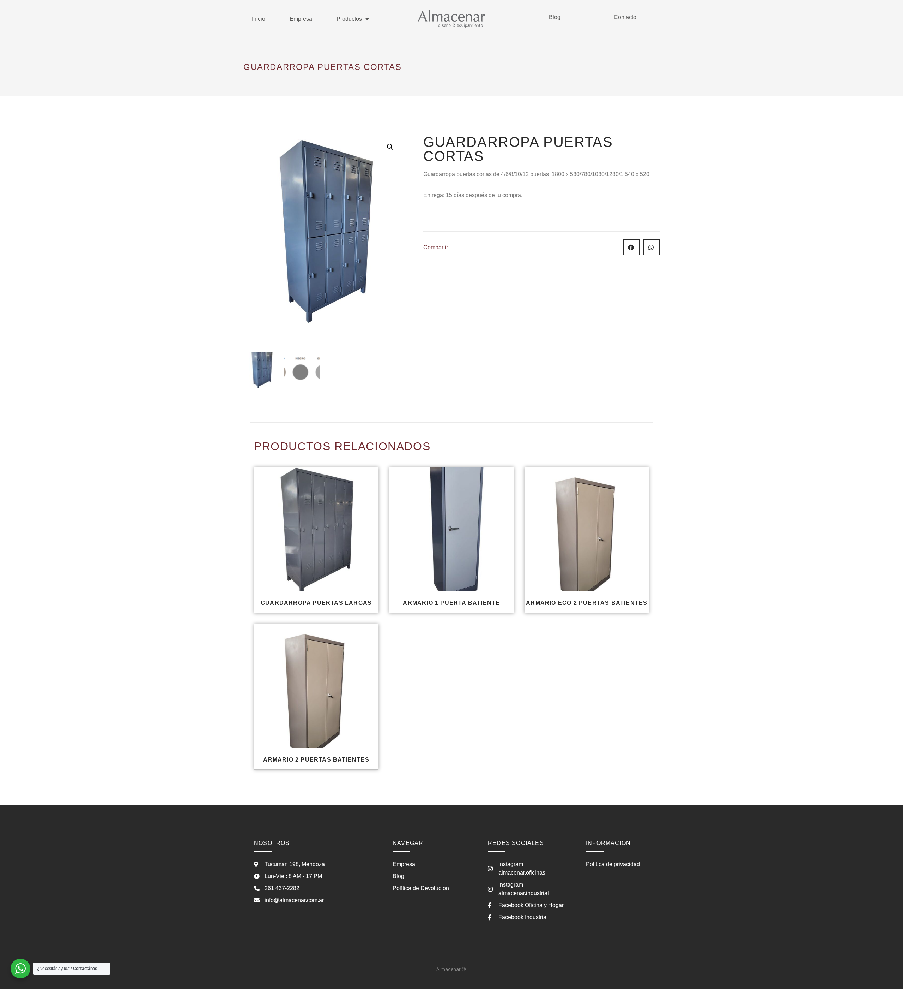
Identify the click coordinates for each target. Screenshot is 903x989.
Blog (554, 17)
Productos (349, 19)
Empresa (301, 19)
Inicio (258, 19)
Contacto (625, 17)
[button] (390, 147)
